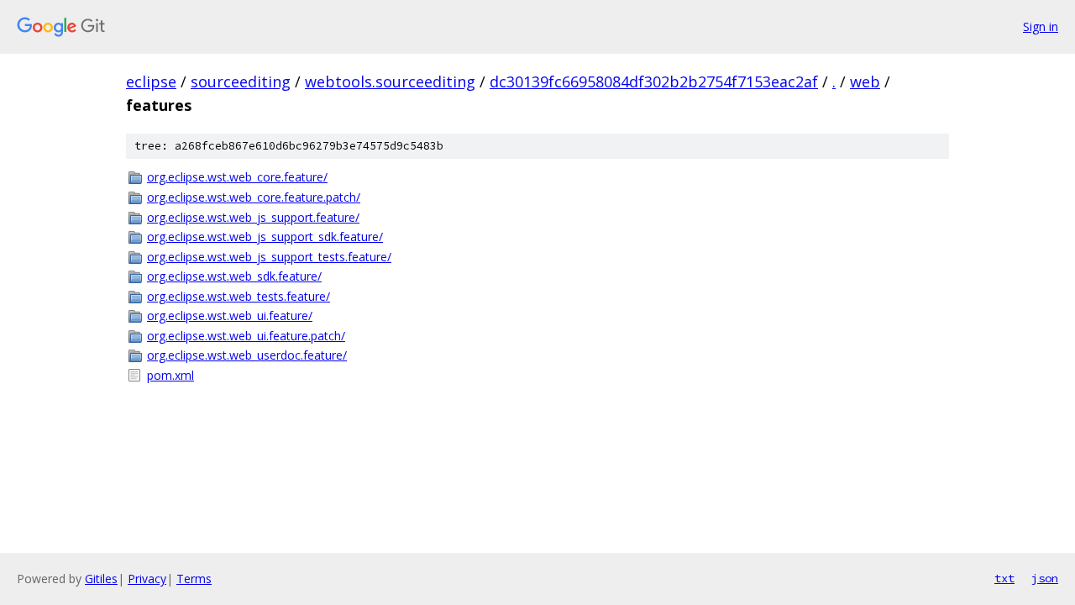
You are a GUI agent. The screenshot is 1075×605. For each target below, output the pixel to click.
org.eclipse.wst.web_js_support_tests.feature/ (269, 257)
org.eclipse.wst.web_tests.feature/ (238, 296)
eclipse (151, 81)
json (1044, 578)
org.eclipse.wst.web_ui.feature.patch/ (246, 336)
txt (1004, 578)
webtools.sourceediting (390, 81)
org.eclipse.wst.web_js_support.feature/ (253, 217)
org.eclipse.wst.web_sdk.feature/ (234, 276)
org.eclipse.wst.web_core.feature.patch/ (253, 197)
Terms (194, 579)
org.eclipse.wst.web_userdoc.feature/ (247, 355)
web (865, 81)
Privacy (147, 579)
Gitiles (101, 579)
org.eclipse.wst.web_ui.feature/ (229, 316)
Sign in (1040, 26)
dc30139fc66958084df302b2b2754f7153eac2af (654, 81)
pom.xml (170, 375)
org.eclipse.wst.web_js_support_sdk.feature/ (265, 237)
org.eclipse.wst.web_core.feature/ (237, 177)
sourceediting (241, 81)
